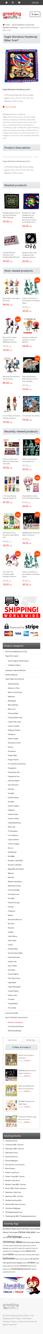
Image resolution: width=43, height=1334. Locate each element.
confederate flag (14, 125)
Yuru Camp (12, 1008)
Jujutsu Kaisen (13, 839)
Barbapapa (12, 701)
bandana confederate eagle (20, 119)
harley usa (17, 133)
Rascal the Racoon (15, 919)
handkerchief (7, 133)
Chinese (37, 1229)
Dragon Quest (13, 759)
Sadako (11, 932)
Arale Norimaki (13, 684)
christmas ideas (12, 1242)
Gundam (11, 801)
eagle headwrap (33, 127)
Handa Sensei (13, 814)
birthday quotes (16, 1229)
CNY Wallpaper (15, 1251)
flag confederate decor (30, 130)
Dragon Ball (12, 755)
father (10, 1254)
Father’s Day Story (12, 1172)
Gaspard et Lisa (13, 776)
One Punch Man (14, 890)
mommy (24, 1263)
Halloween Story (11, 1152)
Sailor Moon (12, 936)
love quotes (7, 1262)
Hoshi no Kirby (13, 818)
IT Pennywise (13, 831)
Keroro (10, 848)
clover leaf (11, 1248)
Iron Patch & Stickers (16, 1026)
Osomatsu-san (13, 894)
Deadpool (12, 734)
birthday (6, 1229)
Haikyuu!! (11, 810)
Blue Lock (11, 709)
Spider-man (12, 961)
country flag (25, 125)
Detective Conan (14, 743)
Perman (11, 907)
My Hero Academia (15, 881)
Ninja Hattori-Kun (14, 886)
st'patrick (23, 1266)
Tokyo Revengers (14, 987)
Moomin (11, 877)
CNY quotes (25, 1248)
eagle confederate (19, 127)
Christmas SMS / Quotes (14, 1144)
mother (31, 1262)
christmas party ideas (31, 1242)
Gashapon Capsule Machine (15, 670)
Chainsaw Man (13, 713)
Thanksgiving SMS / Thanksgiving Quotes (20, 1216)
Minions (11, 873)
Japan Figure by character (14, 679)
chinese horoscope (10, 1232)
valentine (27, 1269)
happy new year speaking (22, 1259)
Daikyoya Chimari (14, 730)
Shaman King (13, 949)
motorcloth (15, 135)
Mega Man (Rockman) (16, 869)
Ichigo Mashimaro (14, 823)
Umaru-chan (12, 995)
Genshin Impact (14, 780)
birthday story (28, 1229)
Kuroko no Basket (15, 865)
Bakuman (11, 696)
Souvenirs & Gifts (11, 1013)
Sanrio (10, 945)
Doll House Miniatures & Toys (16, 651)
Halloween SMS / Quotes (14, 1148)
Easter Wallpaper (11, 1160)
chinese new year (26, 1232)
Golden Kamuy (13, 797)
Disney (10, 747)
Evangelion (12, 768)
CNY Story (32, 1248)
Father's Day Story (26, 1254)
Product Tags (30, 1040)
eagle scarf (7, 130)
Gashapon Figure (14, 665)
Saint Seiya (12, 940)
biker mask (28, 122)
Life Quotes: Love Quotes (15, 1164)
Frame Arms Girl (14, 772)
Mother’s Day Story (12, 1180)
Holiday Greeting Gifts (13, 1200)
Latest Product (12, 1040)
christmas (14, 1236)
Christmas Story (11, 1141)
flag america (16, 130)
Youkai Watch (13, 1003)
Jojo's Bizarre (13, 835)
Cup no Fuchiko (14, 726)
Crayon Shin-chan (14, 722)
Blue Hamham (13, 705)
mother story (10, 1266)
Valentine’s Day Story (13, 1192)
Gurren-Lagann (13, 806)
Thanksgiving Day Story (13, 1212)
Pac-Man (11, 898)
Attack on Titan (13, 688)
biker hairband (17, 122)
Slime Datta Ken (14, 957)
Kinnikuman (12, 852)
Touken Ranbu (13, 991)
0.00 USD (35, 2)
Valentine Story (11, 1272)
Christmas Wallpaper (13, 1208)
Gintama (11, 789)
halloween (9, 1258)
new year (16, 1266)
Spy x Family (12, 966)
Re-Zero (11, 923)
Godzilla (11, 793)
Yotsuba (11, 999)
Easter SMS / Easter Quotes (15, 1188)
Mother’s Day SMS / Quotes (15, 1184)
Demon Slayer (13, 738)
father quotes (35, 1254)
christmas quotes (7, 1245)
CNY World (22, 1251)
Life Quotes (34, 1258)
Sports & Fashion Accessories (23, 25)
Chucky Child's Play (15, 717)
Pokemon (11, 911)
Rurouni (11, 928)
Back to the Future (15, 692)
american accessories (15, 117)
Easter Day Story (11, 1156)
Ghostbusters (13, 785)
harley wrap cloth (28, 133)
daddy (28, 1251)
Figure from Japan (12, 656)
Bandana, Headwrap (10, 27)
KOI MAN (11, 856)
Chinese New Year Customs (15, 1204)
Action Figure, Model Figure (18, 661)
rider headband (25, 135)
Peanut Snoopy (14, 902)
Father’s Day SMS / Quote (14, 1176)
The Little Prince (14, 978)
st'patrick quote (31, 1266)
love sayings (17, 1262)
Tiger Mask (12, 982)
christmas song (17, 1245)
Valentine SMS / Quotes (14, 1196)
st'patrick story (7, 1269)
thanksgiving (17, 1268)
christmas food (26, 1237)
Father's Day (17, 1254)
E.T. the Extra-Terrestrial (17, 764)
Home (7, 25)
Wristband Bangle (14, 1030)
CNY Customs (18, 1248)
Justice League (13, 844)
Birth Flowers (10, 1168)
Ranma (10, 915)
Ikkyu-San (11, 827)
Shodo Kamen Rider (15, 953)
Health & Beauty (11, 675)
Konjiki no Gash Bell (15, 860)
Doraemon (12, 751)
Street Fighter (13, 974)
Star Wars (11, 970)
